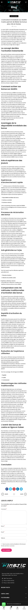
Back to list (14, 494)
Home (10, 10)
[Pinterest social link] (14, 489)
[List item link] (14, 580)
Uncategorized (16, 10)
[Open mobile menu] (1, 2)
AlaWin (7, 29)
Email (2, 532)
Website (3, 538)
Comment (4, 509)
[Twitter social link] (10, 489)
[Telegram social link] (21, 489)
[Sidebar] (2, 185)
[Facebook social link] (6, 489)
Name (3, 526)
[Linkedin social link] (17, 489)
